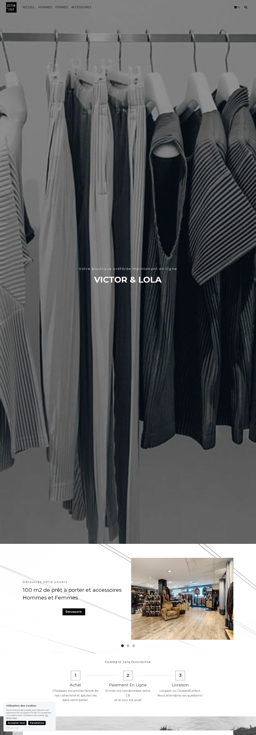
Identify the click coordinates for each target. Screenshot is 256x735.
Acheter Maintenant (181, 615)
